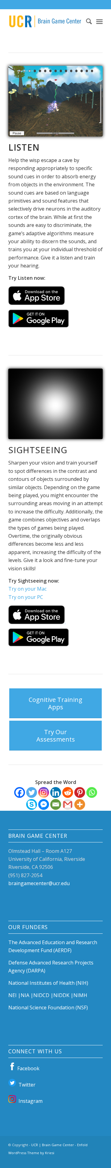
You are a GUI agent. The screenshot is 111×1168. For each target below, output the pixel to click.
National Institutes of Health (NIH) (48, 983)
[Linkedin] (55, 792)
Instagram (29, 1101)
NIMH (80, 995)
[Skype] (31, 804)
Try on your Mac (27, 588)
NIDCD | (43, 995)
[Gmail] (67, 804)
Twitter (25, 1084)
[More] (79, 804)
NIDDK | (63, 995)
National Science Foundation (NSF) (48, 1007)
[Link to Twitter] (88, 1160)
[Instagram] (43, 792)
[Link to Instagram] (98, 1160)
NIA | (27, 995)
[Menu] (99, 21)
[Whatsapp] (91, 792)
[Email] (55, 804)
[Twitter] (31, 792)
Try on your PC (25, 597)
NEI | (14, 995)
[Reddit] (67, 792)
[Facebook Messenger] (43, 804)
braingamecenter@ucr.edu (39, 883)
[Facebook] (19, 792)
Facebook (27, 1068)
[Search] (86, 21)
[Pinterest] (79, 792)
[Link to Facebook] (79, 1160)
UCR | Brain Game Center (52, 1144)
